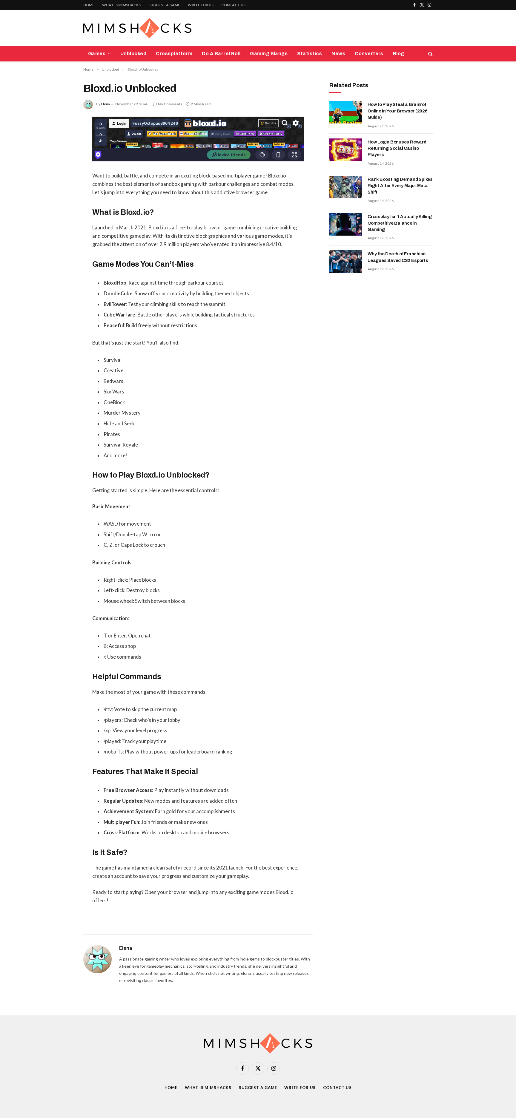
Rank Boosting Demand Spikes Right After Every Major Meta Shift (400, 185)
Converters (369, 53)
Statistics (309, 53)
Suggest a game (164, 5)
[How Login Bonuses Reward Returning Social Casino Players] (345, 149)
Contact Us (233, 5)
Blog (398, 53)
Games (96, 53)
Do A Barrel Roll (221, 53)
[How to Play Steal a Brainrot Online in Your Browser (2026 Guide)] (345, 112)
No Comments (170, 104)
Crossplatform (174, 53)
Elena (105, 104)
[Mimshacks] (137, 28)
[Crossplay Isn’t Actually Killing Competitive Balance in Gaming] (345, 224)
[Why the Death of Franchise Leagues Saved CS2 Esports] (345, 261)
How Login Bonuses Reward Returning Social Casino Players (397, 148)
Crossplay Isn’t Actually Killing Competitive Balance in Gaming (400, 223)
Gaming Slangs (269, 53)
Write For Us (201, 5)
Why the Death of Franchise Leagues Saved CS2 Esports (398, 256)
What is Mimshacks (121, 5)
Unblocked (133, 53)
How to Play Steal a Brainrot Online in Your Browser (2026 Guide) (398, 111)
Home (88, 5)
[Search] (430, 54)
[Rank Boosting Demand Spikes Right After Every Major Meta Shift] (345, 187)
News (338, 53)
